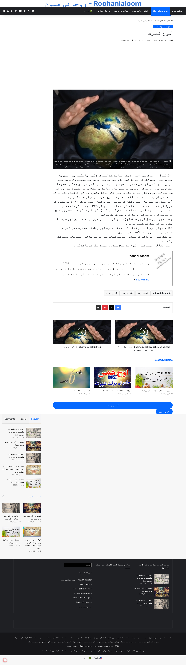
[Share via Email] (98, 307)
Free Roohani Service (83, 589)
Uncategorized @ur (162, 20)
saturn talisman (161, 293)
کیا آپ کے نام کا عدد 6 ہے (78, 390)
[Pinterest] (105, 307)
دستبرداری (85, 650)
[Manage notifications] (5, 660)
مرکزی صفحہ (177, 11)
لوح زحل (126, 293)
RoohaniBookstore (84, 602)
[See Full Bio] (134, 279)
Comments (9, 419)
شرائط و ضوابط (104, 11)
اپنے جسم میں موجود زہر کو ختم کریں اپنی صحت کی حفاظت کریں (13, 469)
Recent (23, 419)
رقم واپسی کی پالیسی (100, 650)
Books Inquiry (86, 584)
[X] (111, 307)
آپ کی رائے (113, 405)
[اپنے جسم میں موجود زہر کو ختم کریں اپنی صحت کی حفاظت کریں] (33, 470)
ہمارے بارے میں (121, 11)
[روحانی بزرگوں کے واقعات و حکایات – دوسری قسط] (33, 433)
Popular (35, 419)
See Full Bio (142, 279)
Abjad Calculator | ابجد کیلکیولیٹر (76, 580)
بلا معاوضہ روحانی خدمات (53, 650)
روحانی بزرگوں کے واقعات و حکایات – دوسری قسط (16, 432)
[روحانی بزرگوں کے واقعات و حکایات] (33, 458)
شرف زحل (142, 293)
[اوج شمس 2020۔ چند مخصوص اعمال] (112, 377)
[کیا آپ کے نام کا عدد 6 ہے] (71, 377)
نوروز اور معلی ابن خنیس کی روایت (157, 390)
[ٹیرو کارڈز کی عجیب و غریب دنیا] (33, 446)
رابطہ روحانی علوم (140, 11)
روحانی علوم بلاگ (160, 11)
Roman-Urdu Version (83, 593)
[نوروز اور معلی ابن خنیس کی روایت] (154, 377)
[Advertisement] (93, 65)
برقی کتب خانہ (85, 607)
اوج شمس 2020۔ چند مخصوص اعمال (117, 390)
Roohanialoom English (82, 598)
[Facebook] (118, 307)
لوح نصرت (111, 293)
